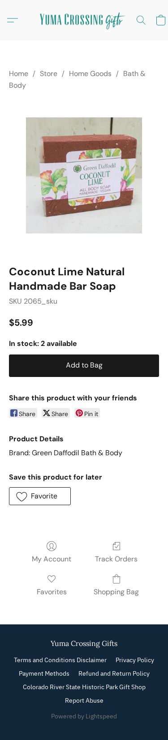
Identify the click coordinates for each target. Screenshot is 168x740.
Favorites (52, 591)
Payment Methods (44, 673)
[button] (84, 20)
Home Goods (90, 73)
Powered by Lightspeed (84, 716)
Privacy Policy (135, 660)
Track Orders (116, 559)
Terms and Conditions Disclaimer (60, 660)
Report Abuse (84, 700)
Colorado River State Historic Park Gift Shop (84, 687)
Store (48, 73)
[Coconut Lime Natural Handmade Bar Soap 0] (84, 175)
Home (18, 73)
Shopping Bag (116, 591)
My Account (51, 559)
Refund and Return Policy (114, 673)
